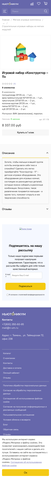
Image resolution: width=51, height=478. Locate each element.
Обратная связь (10, 429)
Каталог (7, 353)
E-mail (7, 276)
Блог (5, 424)
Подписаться (25, 286)
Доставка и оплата (12, 368)
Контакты (8, 363)
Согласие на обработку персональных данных (22, 392)
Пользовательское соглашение (18, 414)
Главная (6, 19)
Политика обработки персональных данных (25, 385)
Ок (25, 472)
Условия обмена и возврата (16, 419)
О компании (9, 358)
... (3, 23)
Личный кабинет (11, 372)
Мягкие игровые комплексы (27, 19)
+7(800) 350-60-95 (13, 324)
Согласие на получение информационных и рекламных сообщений (25, 408)
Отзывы (7, 377)
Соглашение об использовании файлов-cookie (23, 400)
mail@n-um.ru (10, 327)
